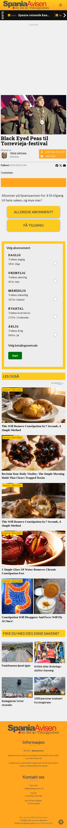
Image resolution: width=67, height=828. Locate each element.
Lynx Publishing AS (44, 823)
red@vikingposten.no (33, 788)
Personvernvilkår (27, 817)
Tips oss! (50, 156)
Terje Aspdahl (33, 803)
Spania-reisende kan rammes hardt (29, 15)
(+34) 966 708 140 (54, 152)
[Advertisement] (33, 59)
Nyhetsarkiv (42, 817)
